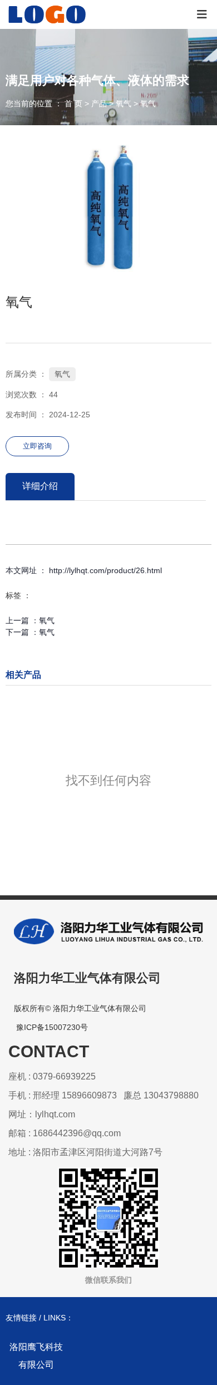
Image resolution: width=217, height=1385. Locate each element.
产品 (99, 104)
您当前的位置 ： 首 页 (45, 104)
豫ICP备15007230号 (52, 1027)
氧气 (123, 104)
